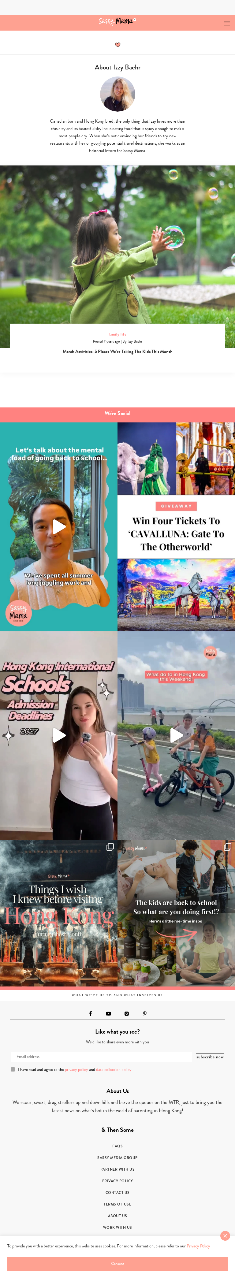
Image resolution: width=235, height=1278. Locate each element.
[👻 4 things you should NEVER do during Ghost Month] (59, 913)
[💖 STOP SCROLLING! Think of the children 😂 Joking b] (176, 735)
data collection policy (114, 1070)
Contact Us (118, 1193)
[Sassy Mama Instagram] (127, 1014)
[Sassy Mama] (117, 21)
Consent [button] (117, 1263)
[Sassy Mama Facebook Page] (91, 1013)
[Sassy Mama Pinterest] (145, 1013)
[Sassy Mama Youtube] (109, 1014)
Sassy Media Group (117, 1158)
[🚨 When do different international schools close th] (59, 735)
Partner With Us (117, 1169)
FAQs (117, 1146)
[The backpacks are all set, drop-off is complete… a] (176, 913)
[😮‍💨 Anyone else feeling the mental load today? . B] (59, 526)
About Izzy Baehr (117, 67)
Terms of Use (117, 1204)
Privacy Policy (117, 1181)
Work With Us (117, 1227)
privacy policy (76, 1070)
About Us (117, 1216)
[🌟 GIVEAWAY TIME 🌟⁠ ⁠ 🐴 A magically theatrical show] (176, 526)
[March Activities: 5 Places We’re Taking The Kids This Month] (117, 256)
